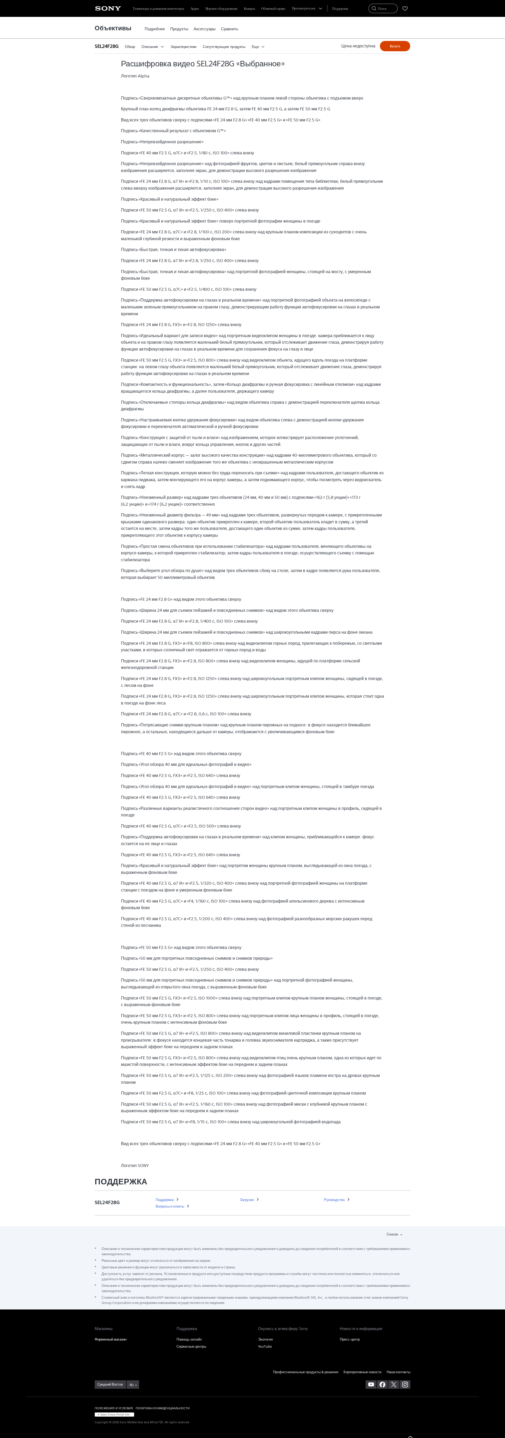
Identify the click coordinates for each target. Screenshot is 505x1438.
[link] (155, 28)
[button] (108, 46)
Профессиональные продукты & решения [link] (305, 1372)
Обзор (130, 46)
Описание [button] (150, 46)
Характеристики (184, 46)
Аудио (194, 8)
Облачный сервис (273, 8)
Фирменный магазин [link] (111, 1339)
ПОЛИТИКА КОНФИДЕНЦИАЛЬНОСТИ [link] (163, 1408)
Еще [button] (255, 46)
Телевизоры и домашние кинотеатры (158, 8)
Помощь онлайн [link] (189, 1339)
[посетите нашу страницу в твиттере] (393, 1384)
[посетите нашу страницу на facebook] (382, 1384)
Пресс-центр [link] (350, 1339)
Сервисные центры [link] (191, 1346)
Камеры (249, 8)
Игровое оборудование (221, 8)
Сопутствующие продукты (224, 46)
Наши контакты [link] (398, 1372)
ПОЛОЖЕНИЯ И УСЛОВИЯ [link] (114, 1408)
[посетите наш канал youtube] (371, 1384)
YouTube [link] (265, 1346)
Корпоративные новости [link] (362, 1372)
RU (132, 1385)
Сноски (393, 1234)
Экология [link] (265, 1339)
